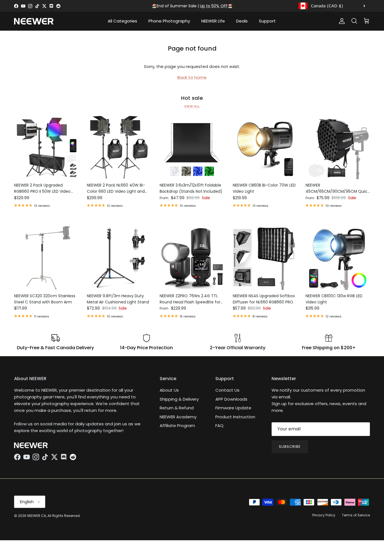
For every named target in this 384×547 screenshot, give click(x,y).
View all (192, 106)
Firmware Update (233, 408)
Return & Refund (177, 408)
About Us (169, 390)
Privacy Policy (323, 515)
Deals (242, 21)
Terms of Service (356, 515)
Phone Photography (169, 21)
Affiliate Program (177, 425)
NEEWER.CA (36, 515)
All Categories (122, 21)
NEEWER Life (213, 21)
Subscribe (290, 446)
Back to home (192, 77)
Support (267, 21)
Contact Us (227, 390)
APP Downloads (231, 399)
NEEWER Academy (178, 417)
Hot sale (192, 98)
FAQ (219, 425)
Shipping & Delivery (179, 399)
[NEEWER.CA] (33, 21)
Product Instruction (235, 417)
